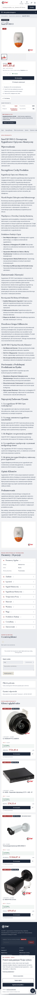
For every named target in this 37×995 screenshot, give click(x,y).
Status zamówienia (24, 955)
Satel (16, 105)
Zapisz (31, 942)
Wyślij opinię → (8, 673)
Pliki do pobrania (18, 130)
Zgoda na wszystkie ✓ (18, 984)
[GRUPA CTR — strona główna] (5, 2)
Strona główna (4, 16)
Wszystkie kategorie (20, 12)
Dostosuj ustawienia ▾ (8, 971)
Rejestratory (4, 952)
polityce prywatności (11, 989)
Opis (2, 130)
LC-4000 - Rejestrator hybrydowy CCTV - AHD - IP (17, 792)
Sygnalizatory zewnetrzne (15, 16)
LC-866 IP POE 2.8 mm (9, 899)
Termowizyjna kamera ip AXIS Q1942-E (14, 846)
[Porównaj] (31, 3)
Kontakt (21, 950)
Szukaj (32, 7)
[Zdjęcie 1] (4, 57)
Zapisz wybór (18, 980)
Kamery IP (3, 950)
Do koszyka (18, 78)
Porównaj (6, 98)
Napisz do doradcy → (9, 122)
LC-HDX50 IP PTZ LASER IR (11, 738)
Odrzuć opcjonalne (18, 976)
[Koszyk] (35, 3)
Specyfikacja (8, 130)
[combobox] (14, 7)
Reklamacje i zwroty (24, 952)
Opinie (26, 130)
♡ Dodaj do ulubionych (18, 82)
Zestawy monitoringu (6, 955)
